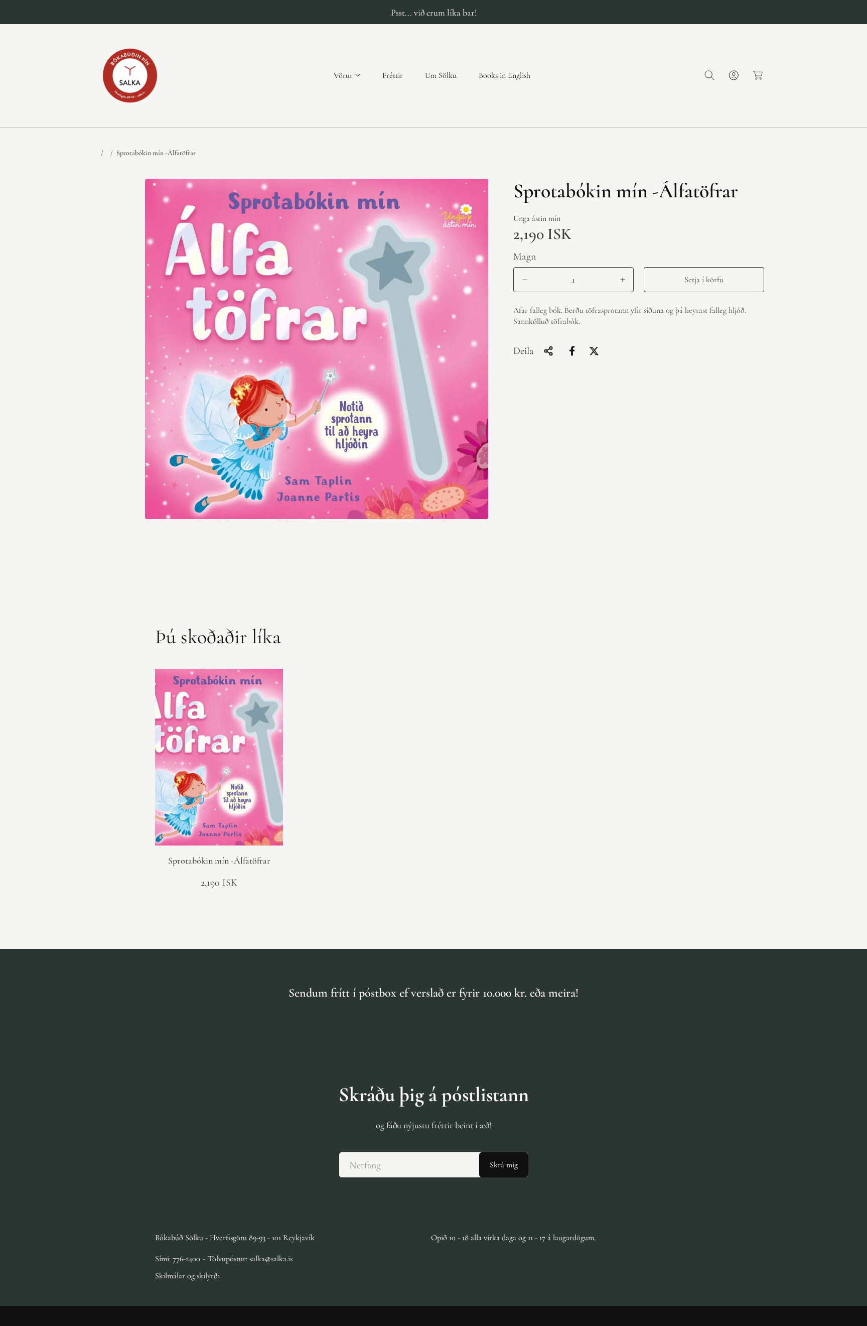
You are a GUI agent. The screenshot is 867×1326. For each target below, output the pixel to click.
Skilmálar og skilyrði (187, 1276)
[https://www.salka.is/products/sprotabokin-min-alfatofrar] (572, 351)
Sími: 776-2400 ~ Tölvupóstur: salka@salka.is (224, 1259)
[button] (347, 75)
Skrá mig (504, 1165)
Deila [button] (523, 351)
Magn (524, 257)
